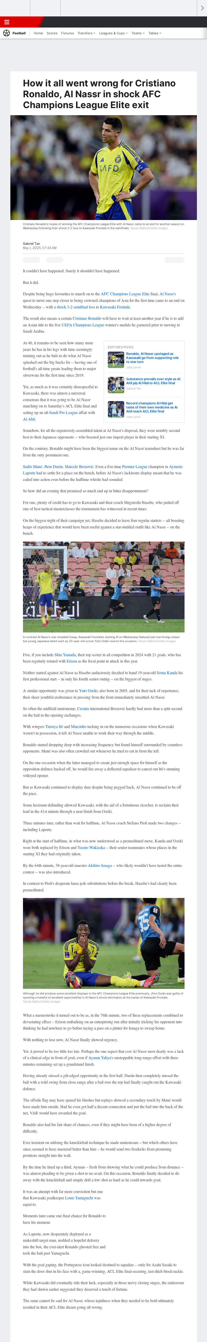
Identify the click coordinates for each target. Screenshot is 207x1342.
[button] (190, 22)
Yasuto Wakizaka (91, 847)
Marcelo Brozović (79, 466)
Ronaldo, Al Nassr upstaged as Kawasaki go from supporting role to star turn (152, 358)
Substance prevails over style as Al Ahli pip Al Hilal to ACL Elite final (153, 381)
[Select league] (15, 8)
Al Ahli (29, 419)
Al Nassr (167, 293)
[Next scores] (202, 8)
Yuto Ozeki (88, 690)
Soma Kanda (167, 672)
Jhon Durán (53, 466)
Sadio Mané (32, 466)
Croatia (83, 708)
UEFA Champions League (83, 324)
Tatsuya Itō (54, 726)
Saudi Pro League (63, 412)
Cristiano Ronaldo (87, 318)
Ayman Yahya (99, 1057)
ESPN (27, 22)
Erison (72, 661)
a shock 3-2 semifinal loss (74, 306)
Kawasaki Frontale (115, 306)
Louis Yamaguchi (79, 1197)
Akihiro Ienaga (100, 865)
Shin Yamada (65, 654)
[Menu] (7, 22)
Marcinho (78, 726)
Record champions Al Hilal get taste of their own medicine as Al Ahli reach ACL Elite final (151, 407)
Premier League (134, 466)
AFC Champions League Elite (125, 293)
